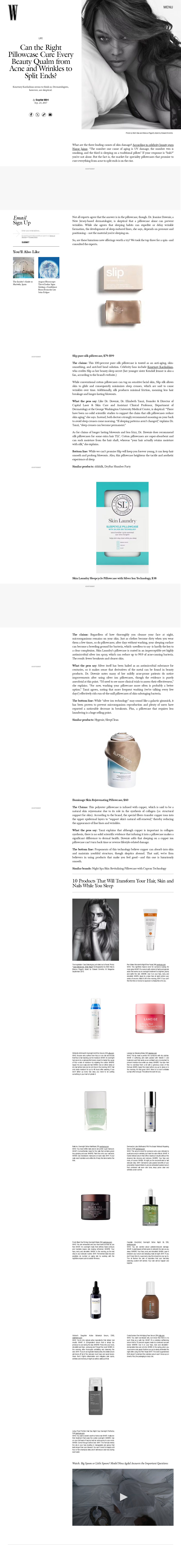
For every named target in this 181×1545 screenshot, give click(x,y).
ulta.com (111, 1053)
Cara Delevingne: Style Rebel (83, 967)
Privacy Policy (33, 237)
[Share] (31, 115)
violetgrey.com (77, 1338)
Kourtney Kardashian (160, 367)
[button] (123, 1497)
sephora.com (161, 964)
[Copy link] (44, 115)
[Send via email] (50, 115)
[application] (123, 1497)
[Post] (37, 115)
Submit (25, 242)
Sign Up (21, 220)
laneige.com (153, 1053)
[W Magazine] (13, 12)
